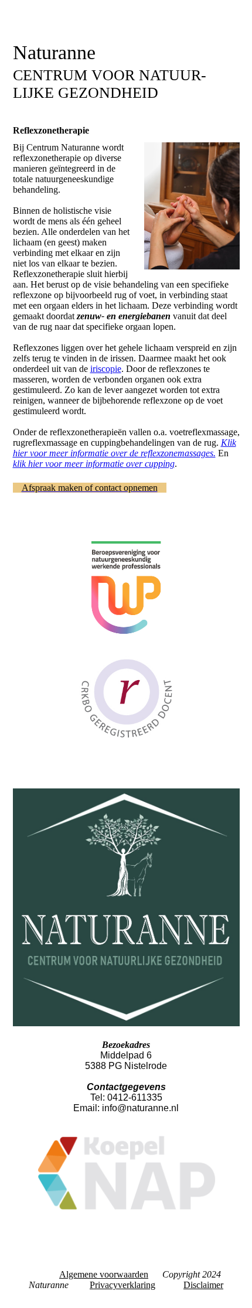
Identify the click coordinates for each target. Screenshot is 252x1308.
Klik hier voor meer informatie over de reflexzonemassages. (124, 448)
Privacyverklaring (122, 1285)
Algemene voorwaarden (103, 1274)
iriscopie (105, 369)
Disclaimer (203, 1285)
